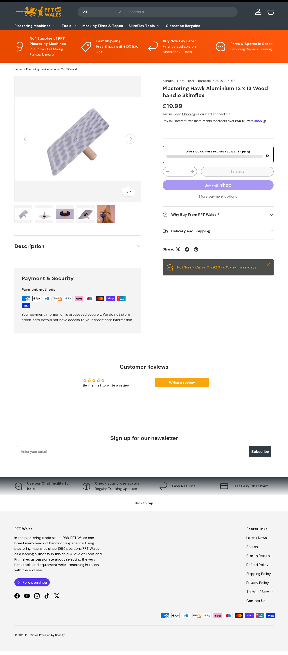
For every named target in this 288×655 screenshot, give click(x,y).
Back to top (144, 503)
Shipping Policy (258, 573)
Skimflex (169, 81)
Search (252, 546)
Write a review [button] (182, 382)
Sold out (237, 172)
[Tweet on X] (177, 249)
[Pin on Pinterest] (195, 249)
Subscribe (260, 452)
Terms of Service (260, 591)
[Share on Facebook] (186, 249)
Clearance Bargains (183, 25)
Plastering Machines (32, 25)
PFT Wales (31, 635)
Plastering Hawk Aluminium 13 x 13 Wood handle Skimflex (53, 69)
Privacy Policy (257, 582)
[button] (271, 12)
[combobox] (158, 12)
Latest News (256, 537)
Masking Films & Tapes (102, 25)
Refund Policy (257, 564)
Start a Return (258, 555)
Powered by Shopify (52, 635)
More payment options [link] (218, 196)
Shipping (188, 114)
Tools (66, 25)
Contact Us (255, 600)
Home (18, 69)
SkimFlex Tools (141, 25)
